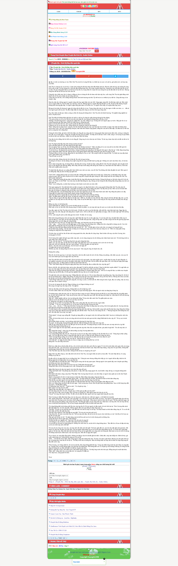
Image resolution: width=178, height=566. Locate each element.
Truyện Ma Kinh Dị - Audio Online (64, 69)
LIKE (85, 466)
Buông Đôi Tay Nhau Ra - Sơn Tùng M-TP (63, 510)
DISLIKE (92, 466)
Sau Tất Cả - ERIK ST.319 (58, 530)
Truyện (87, 482)
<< (54, 461)
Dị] (69, 482)
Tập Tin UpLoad (78, 59)
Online (105, 482)
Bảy (72, 482)
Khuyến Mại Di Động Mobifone (60, 522)
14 (71, 461)
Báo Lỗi (69, 59)
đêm (75, 482)
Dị (96, 482)
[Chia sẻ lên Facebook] (63, 76)
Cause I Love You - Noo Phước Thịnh (62, 514)
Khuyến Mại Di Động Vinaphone (60, 534)
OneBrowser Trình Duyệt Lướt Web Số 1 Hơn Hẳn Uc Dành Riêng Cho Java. (74, 526)
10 (64, 538)
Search (51, 59)
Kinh (66, 482)
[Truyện (58, 482)
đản (82, 482)
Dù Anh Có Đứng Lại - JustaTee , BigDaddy (64, 518)
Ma (62, 482)
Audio (101, 482)
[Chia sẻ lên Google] (89, 76)
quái (78, 482)
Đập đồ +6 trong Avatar (57, 506)
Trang (50, 482)
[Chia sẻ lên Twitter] (115, 76)
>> (74, 461)
